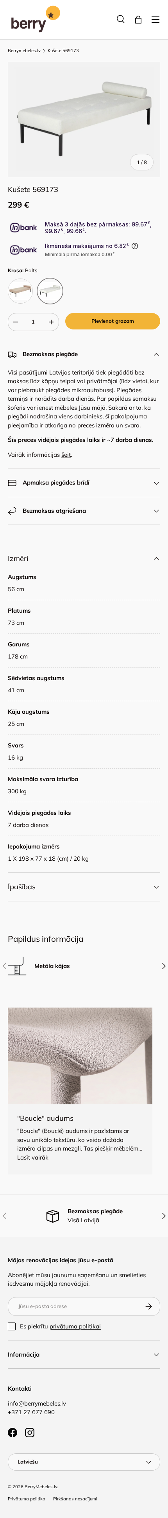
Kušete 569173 (63, 51)
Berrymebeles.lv (24, 51)
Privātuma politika (26, 1499)
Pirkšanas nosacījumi (75, 1499)
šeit (66, 454)
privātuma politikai (75, 1326)
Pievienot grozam (112, 321)
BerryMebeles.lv (41, 1486)
